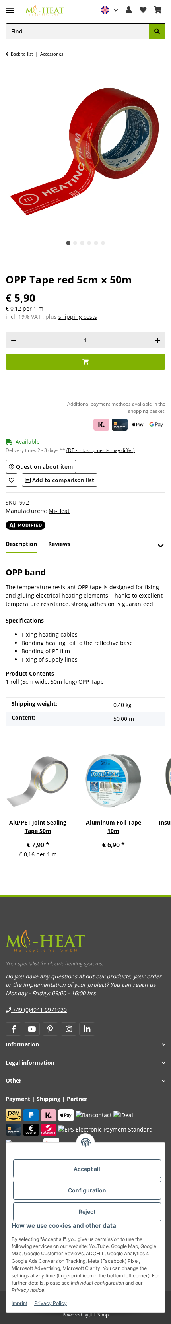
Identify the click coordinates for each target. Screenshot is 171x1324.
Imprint (19, 1303)
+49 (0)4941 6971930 (39, 1009)
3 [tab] (82, 243)
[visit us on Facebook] (13, 1029)
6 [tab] (103, 243)
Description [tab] (21, 543)
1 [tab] (68, 243)
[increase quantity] (157, 340)
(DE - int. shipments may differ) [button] (100, 450)
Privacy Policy (50, 1303)
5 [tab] (96, 243)
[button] (109, 10)
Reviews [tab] (59, 543)
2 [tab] (75, 243)
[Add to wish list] (11, 480)
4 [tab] (89, 243)
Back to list (22, 54)
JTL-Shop (99, 1314)
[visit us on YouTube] (31, 1029)
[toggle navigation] (10, 6)
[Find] (157, 31)
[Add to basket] (85, 362)
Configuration (87, 1190)
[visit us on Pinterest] (50, 1029)
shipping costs (77, 316)
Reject (87, 1211)
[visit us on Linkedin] (87, 1029)
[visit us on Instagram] (68, 1029)
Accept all (87, 1168)
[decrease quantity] (13, 340)
